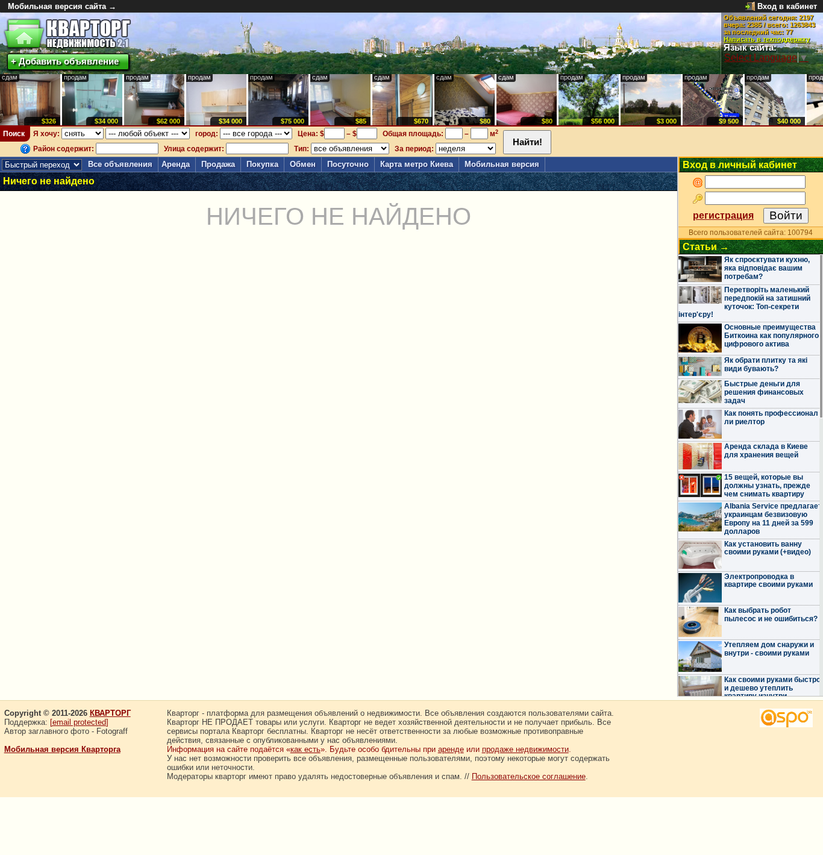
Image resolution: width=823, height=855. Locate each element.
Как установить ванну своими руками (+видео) (767, 548)
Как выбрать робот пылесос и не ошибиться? (771, 614)
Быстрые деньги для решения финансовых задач (764, 392)
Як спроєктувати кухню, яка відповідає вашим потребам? (767, 268)
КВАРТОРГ (110, 713)
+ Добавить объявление (65, 61)
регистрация (723, 215)
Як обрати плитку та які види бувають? (765, 364)
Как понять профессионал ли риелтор (771, 417)
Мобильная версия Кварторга (62, 749)
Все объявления (120, 164)
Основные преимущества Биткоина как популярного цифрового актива (771, 335)
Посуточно (348, 164)
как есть (305, 749)
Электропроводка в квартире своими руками (768, 580)
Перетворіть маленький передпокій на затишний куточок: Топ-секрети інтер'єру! (744, 302)
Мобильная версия (502, 164)
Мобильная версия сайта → (62, 6)
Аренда (175, 164)
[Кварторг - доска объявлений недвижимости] (67, 34)
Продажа (218, 164)
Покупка (262, 164)
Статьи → (706, 247)
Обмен (303, 164)
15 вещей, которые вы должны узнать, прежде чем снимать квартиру (767, 485)
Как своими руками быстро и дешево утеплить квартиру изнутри (772, 688)
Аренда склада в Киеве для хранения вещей (766, 450)
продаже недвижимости (525, 749)
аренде (451, 749)
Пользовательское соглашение (529, 776)
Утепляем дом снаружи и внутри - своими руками (769, 648)
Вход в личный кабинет (740, 165)
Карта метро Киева (416, 164)
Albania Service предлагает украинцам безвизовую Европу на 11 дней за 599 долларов (773, 518)
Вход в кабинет (787, 6)
